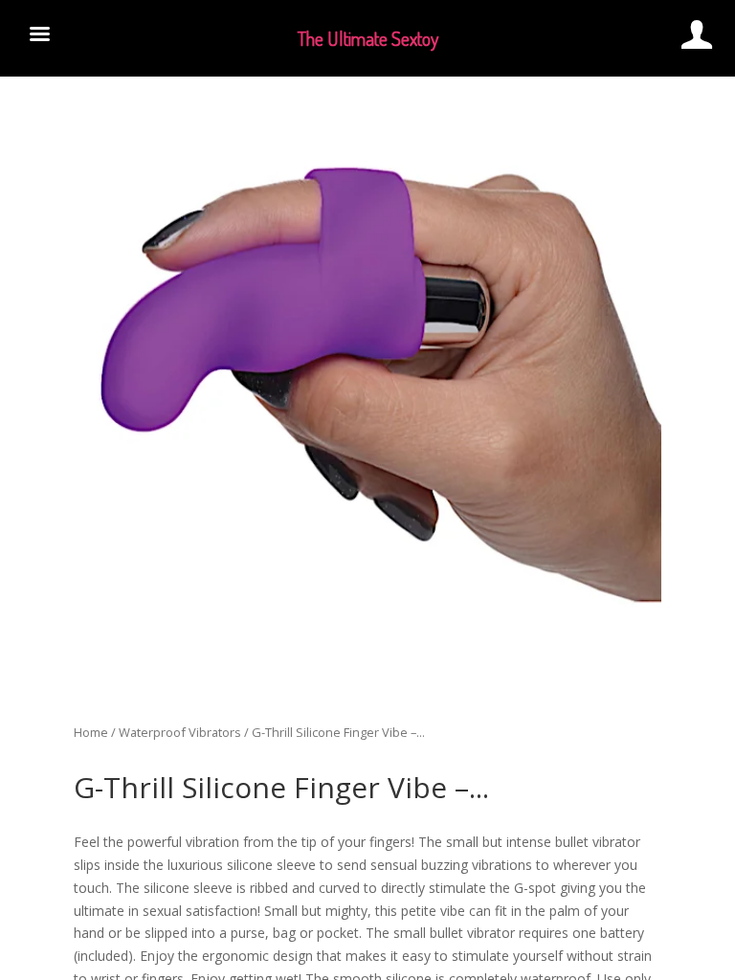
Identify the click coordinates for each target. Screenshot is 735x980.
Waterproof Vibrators (180, 732)
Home (91, 732)
